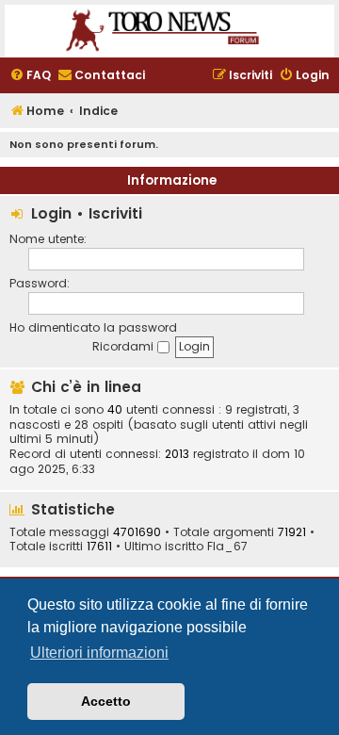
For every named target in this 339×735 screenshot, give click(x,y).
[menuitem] (30, 76)
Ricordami (124, 346)
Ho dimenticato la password (93, 327)
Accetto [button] (106, 701)
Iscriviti (115, 213)
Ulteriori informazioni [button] (99, 653)
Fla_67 (227, 546)
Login (51, 213)
